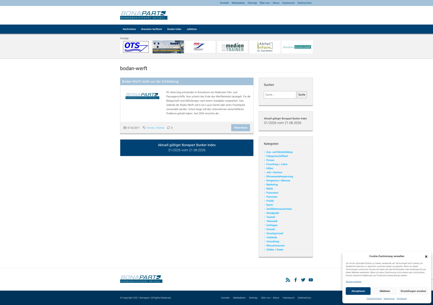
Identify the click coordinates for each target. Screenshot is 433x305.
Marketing (272, 184)
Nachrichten (129, 29)
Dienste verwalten (354, 281)
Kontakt (224, 2)
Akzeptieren (358, 291)
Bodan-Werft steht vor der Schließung (150, 81)
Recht (269, 204)
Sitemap (252, 2)
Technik (160, 127)
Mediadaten (238, 2)
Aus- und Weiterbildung (279, 152)
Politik (270, 200)
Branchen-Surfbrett (151, 29)
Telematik (272, 221)
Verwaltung (272, 241)
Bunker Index (174, 29)
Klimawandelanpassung (279, 176)
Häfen (269, 168)
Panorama (272, 192)
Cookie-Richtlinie (374, 298)
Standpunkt (272, 213)
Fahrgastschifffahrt (277, 156)
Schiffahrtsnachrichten (279, 209)
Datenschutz (389, 298)
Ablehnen (385, 291)
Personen (271, 196)
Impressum (402, 298)
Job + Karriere (274, 172)
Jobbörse (192, 29)
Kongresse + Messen (278, 180)
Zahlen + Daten (274, 249)
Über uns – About (269, 2)
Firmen (150, 127)
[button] (426, 256)
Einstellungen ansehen (413, 291)
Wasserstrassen (275, 245)
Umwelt (270, 229)
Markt (269, 188)
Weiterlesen (240, 127)
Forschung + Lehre (276, 164)
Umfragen (272, 225)
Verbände (271, 237)
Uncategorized (274, 233)
